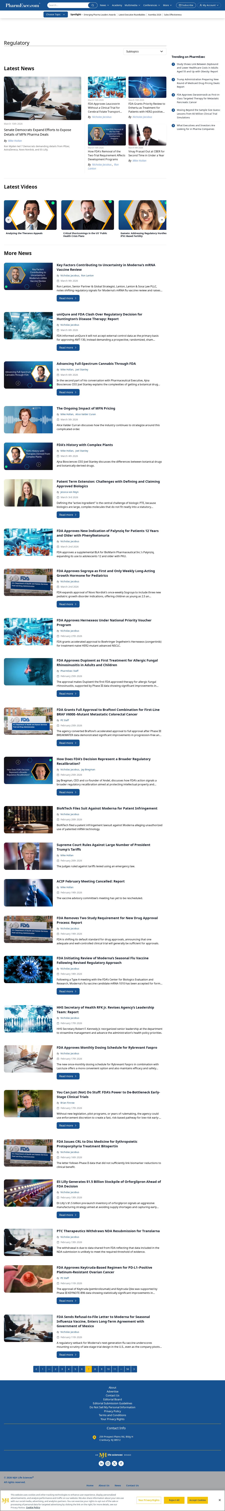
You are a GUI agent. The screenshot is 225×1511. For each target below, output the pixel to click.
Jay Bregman (88, 769)
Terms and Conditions (112, 1415)
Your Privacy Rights (113, 1419)
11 (114, 1369)
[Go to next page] (134, 1369)
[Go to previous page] (36, 1369)
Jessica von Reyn (69, 492)
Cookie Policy (33, 1507)
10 (108, 1369)
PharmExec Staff (69, 670)
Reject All (174, 1500)
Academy (117, 5)
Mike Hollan (66, 855)
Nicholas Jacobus (69, 324)
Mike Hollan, (67, 369)
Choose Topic (53, 14)
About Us (104, 1485)
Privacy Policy (112, 1411)
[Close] (219, 1500)
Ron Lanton (87, 275)
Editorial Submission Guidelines (112, 1403)
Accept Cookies (197, 1500)
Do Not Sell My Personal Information (112, 1407)
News (103, 5)
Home (89, 1485)
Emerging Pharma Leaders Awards (100, 14)
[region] (112, 1500)
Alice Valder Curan (85, 414)
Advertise (112, 1391)
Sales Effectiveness (173, 14)
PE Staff (64, 720)
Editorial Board (112, 1399)
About (112, 1387)
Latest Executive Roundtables (132, 14)
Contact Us (112, 1395)
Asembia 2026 (154, 14)
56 (127, 1369)
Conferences (150, 5)
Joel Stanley (81, 369)
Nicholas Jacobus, (70, 275)
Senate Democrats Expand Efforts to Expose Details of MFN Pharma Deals (37, 132)
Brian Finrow (67, 1102)
